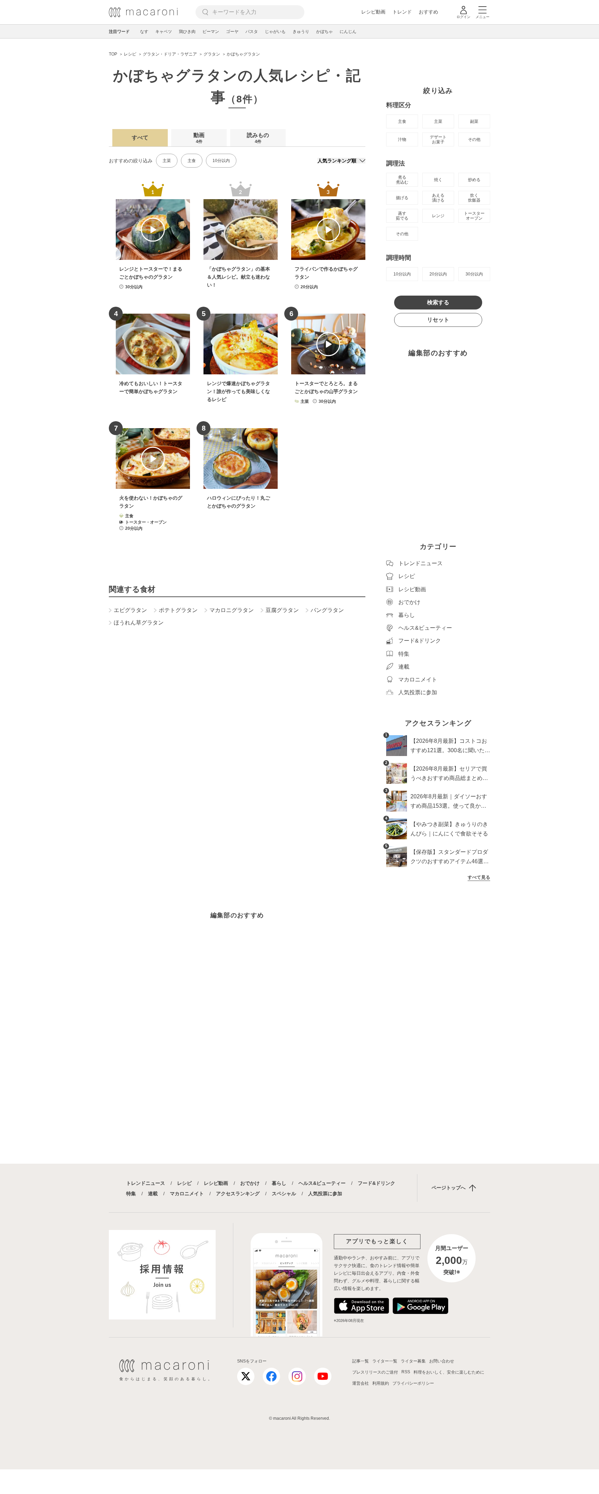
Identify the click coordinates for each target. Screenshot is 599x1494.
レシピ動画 (373, 12)
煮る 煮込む (402, 180)
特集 (131, 1193)
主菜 (167, 160)
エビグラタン (130, 610)
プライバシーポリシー (413, 1383)
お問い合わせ (441, 1361)
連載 (153, 1193)
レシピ (184, 1183)
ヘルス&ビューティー (322, 1183)
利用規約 (380, 1383)
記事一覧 (360, 1361)
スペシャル (284, 1193)
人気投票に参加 (325, 1193)
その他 (474, 139)
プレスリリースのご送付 (375, 1372)
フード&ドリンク (376, 1183)
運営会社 (360, 1383)
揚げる (402, 197)
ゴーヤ (232, 31)
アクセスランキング (238, 1193)
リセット (438, 320)
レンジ (438, 215)
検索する (438, 302)
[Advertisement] (237, 733)
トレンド (402, 12)
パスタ (251, 31)
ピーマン (210, 31)
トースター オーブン (474, 216)
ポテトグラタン (178, 610)
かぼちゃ (324, 31)
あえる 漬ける (438, 198)
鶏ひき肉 (187, 31)
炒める (474, 179)
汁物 (402, 139)
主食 (192, 160)
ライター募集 (413, 1361)
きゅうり (301, 31)
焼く (438, 179)
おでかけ (250, 1183)
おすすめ (428, 12)
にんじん (348, 31)
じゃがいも (275, 31)
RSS (405, 1371)
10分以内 (221, 160)
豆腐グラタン (282, 610)
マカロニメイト (187, 1193)
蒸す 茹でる (402, 216)
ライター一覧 (384, 1361)
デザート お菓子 (438, 139)
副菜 (474, 121)
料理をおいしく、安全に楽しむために (449, 1372)
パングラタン (327, 610)
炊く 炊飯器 (474, 198)
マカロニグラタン (231, 610)
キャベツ (163, 31)
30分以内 (474, 274)
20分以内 (438, 274)
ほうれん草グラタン (139, 623)
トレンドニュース (145, 1183)
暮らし (279, 1183)
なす (144, 31)
